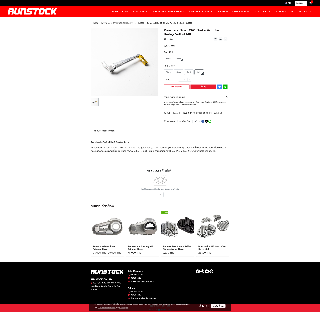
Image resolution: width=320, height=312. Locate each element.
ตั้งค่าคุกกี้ (203, 306)
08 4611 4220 (136, 274)
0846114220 (135, 278)
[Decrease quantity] (180, 79)
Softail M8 (140, 23)
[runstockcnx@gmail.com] (129, 298)
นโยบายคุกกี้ (123, 307)
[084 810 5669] (129, 274)
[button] (289, 3)
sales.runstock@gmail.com (142, 281)
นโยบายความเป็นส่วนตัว (107, 307)
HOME (95, 23)
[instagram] (202, 271)
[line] (211, 271)
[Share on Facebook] (202, 121)
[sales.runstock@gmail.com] (129, 281)
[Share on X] (206, 121)
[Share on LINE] (209, 121)
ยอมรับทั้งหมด (218, 306)
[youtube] (207, 271)
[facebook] (198, 271)
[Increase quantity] (189, 79)
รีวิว (160, 194)
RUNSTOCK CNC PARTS (123, 23)
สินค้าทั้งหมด (105, 23)
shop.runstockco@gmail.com (143, 298)
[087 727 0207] (129, 291)
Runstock (176, 113)
